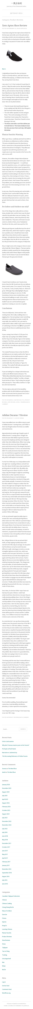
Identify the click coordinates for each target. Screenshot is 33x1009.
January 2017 (6, 865)
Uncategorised (6, 958)
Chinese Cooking (7, 903)
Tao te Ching (6, 951)
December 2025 (6, 788)
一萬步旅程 (16, 3)
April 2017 (5, 858)
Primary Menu (17, 13)
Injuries (10, 400)
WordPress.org (6, 993)
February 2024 (6, 806)
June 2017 (5, 851)
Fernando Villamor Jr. (22, 1005)
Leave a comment (24, 717)
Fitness (4, 918)
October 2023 (6, 810)
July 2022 (4, 829)
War (3, 962)
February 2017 (6, 862)
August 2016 (5, 876)
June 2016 (5, 884)
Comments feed (6, 989)
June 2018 (5, 836)
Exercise (4, 914)
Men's (4, 69)
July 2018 (4, 832)
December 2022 (6, 821)
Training (23, 402)
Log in (4, 982)
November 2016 (6, 869)
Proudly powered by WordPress (16, 1003)
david (3, 772)
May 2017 (5, 854)
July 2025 (4, 795)
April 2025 (5, 799)
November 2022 (6, 825)
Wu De (4, 969)
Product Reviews (13, 717)
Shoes (18, 402)
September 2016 (7, 873)
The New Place (12, 768)
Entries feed (5, 986)
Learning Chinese (7, 929)
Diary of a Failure (7, 911)
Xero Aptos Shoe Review (14, 25)
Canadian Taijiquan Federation (11, 896)
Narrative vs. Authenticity (9, 752)
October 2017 (6, 847)
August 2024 (6, 803)
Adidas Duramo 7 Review (15, 415)
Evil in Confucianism (8, 741)
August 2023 (6, 814)
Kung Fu (4, 925)
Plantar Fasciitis (19, 400)
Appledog (24, 28)
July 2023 (4, 817)
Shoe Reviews (11, 402)
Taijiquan (5, 947)
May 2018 (5, 840)
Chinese (4, 900)
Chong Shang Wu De (8, 907)
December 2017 (6, 843)
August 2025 (6, 792)
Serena (22, 418)
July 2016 (4, 880)
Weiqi (3, 966)
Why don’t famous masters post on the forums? (15, 745)
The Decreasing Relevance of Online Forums (14, 756)
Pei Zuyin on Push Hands (9, 749)
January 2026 (6, 784)
